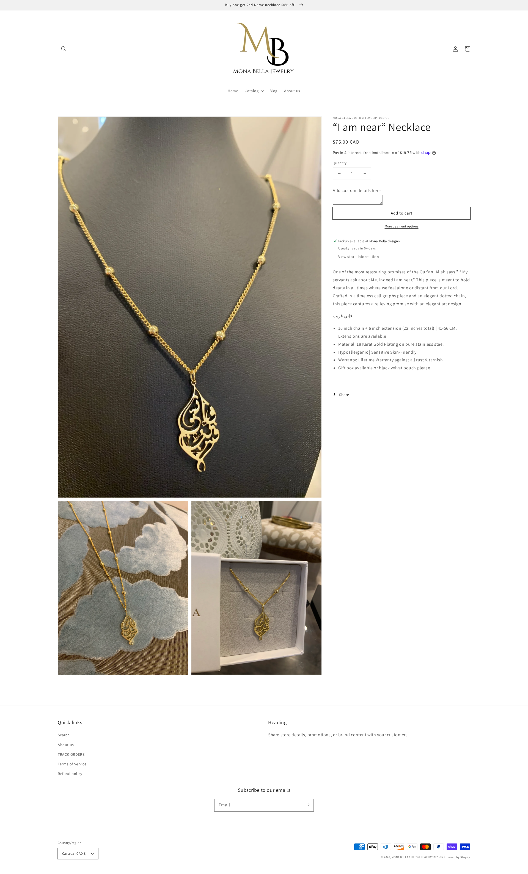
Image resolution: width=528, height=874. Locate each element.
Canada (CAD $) (74, 853)
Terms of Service (72, 764)
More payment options (402, 226)
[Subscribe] (307, 805)
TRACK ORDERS (71, 754)
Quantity (339, 163)
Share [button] (344, 394)
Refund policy (70, 773)
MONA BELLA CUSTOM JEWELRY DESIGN (417, 857)
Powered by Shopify (457, 857)
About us (66, 744)
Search (64, 734)
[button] (64, 49)
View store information (358, 256)
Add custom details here (357, 190)
